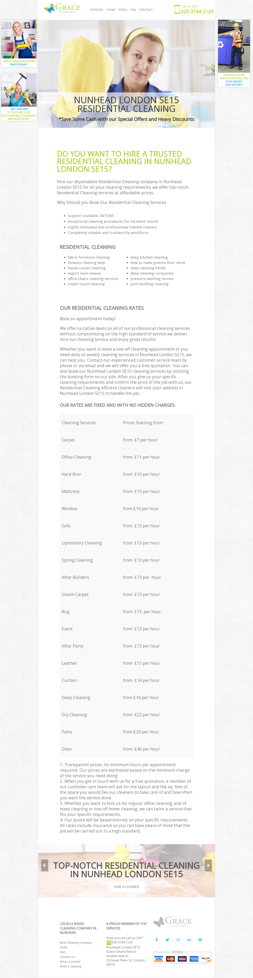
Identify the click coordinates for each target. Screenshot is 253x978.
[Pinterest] (200, 940)
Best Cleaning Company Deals (76, 944)
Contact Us (67, 957)
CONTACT (146, 9)
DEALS (122, 9)
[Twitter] (167, 940)
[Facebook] (156, 940)
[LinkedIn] (189, 940)
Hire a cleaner (126, 887)
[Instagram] (178, 940)
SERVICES (96, 9)
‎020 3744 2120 (122, 942)
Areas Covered (70, 961)
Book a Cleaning (70, 966)
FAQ (63, 952)
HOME (110, 9)
